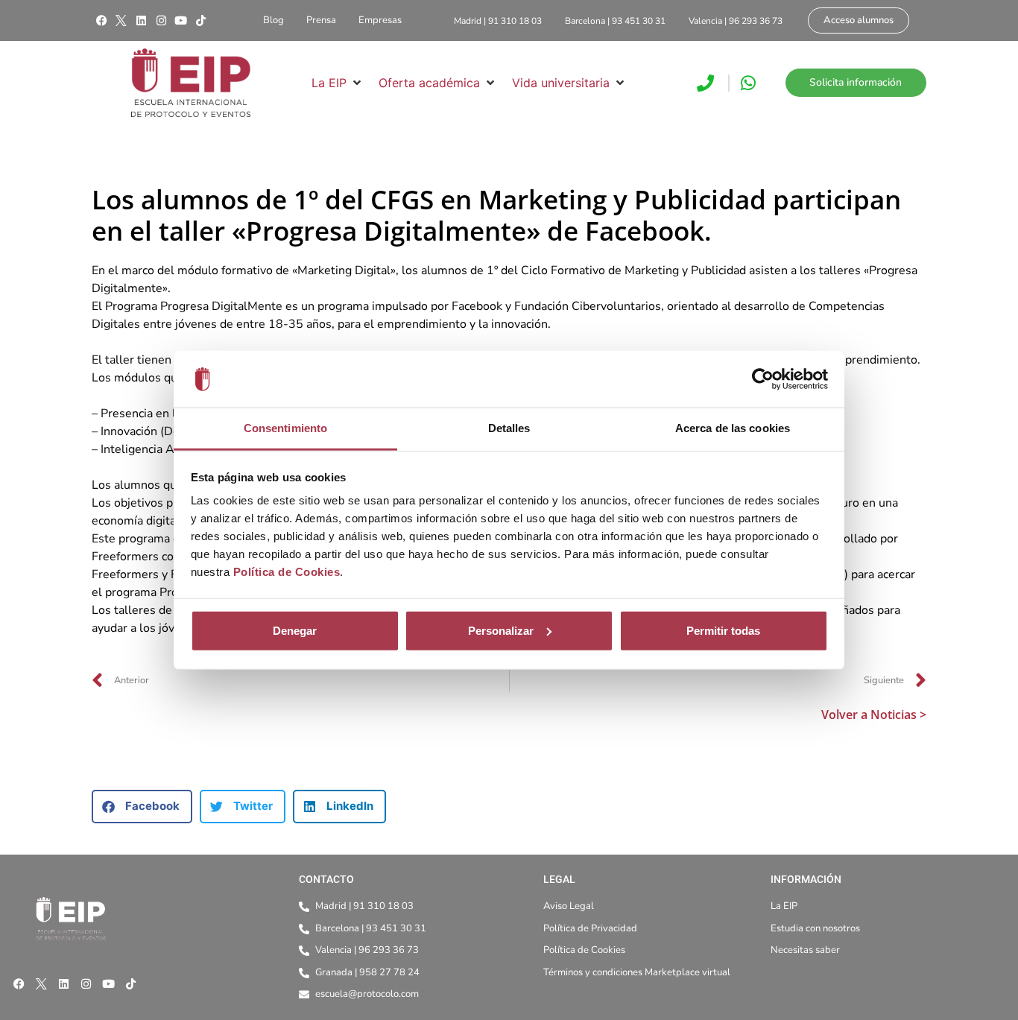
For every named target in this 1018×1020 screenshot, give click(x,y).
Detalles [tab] (509, 428)
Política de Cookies (287, 572)
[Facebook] (101, 21)
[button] (337, 82)
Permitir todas (723, 630)
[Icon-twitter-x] (121, 21)
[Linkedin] (141, 21)
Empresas (380, 20)
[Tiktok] (200, 21)
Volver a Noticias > (873, 714)
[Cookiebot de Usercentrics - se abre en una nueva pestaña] (763, 379)
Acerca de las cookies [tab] (732, 428)
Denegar (295, 630)
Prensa (321, 20)
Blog (273, 20)
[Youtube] (181, 21)
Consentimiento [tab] (285, 428)
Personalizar (501, 630)
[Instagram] (161, 21)
